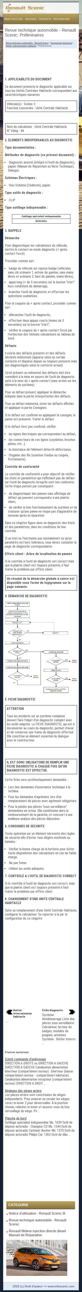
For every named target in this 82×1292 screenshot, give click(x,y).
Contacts (45, 19)
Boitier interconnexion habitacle (21, 46)
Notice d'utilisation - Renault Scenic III (37, 1213)
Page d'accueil (13, 19)
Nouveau (31, 19)
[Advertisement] (41, 61)
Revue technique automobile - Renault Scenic (27, 43)
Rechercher (61, 19)
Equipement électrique (61, 43)
